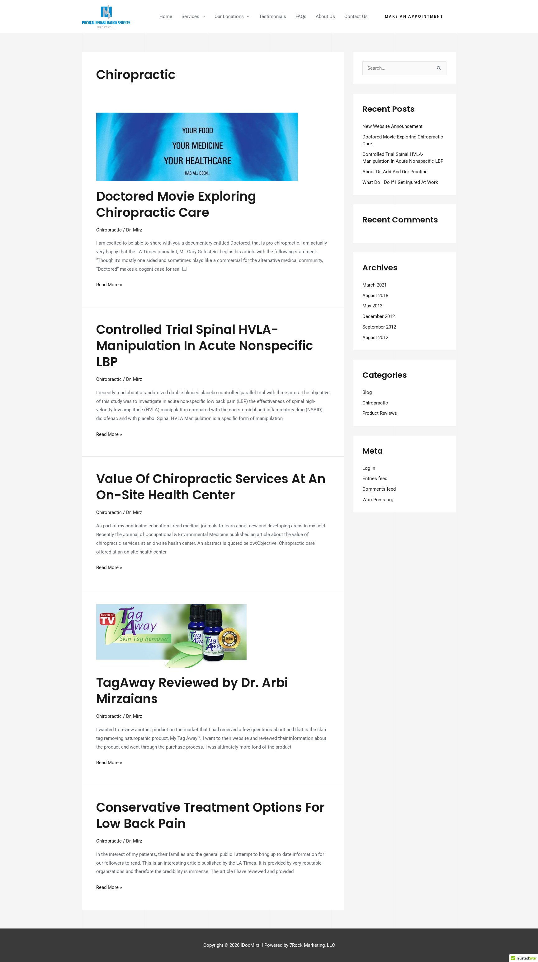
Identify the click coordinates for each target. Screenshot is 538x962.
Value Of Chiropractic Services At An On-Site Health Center (211, 487)
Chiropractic (109, 230)
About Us (325, 16)
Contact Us (356, 16)
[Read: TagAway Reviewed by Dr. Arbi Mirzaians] (171, 635)
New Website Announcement (392, 126)
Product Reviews (379, 413)
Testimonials (272, 16)
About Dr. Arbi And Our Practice (394, 172)
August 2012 (375, 337)
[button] (414, 16)
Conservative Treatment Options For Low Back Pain (210, 815)
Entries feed (374, 478)
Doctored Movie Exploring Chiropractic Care (176, 204)
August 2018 (375, 295)
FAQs (300, 16)
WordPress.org (377, 499)
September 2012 (379, 327)
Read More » (109, 284)
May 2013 (372, 306)
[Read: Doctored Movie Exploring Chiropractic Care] (197, 146)
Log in (368, 468)
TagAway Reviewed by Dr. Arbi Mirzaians (192, 690)
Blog (367, 392)
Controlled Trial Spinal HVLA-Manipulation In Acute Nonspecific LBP (204, 346)
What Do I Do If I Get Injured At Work (400, 182)
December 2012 (378, 316)
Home (165, 16)
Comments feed (379, 489)
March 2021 (374, 285)
